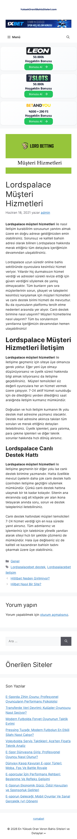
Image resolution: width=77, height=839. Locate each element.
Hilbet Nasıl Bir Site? (26, 584)
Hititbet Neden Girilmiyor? (30, 578)
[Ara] (66, 641)
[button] (68, 37)
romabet (38, 818)
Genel (15, 561)
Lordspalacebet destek (28, 567)
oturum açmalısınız (54, 615)
